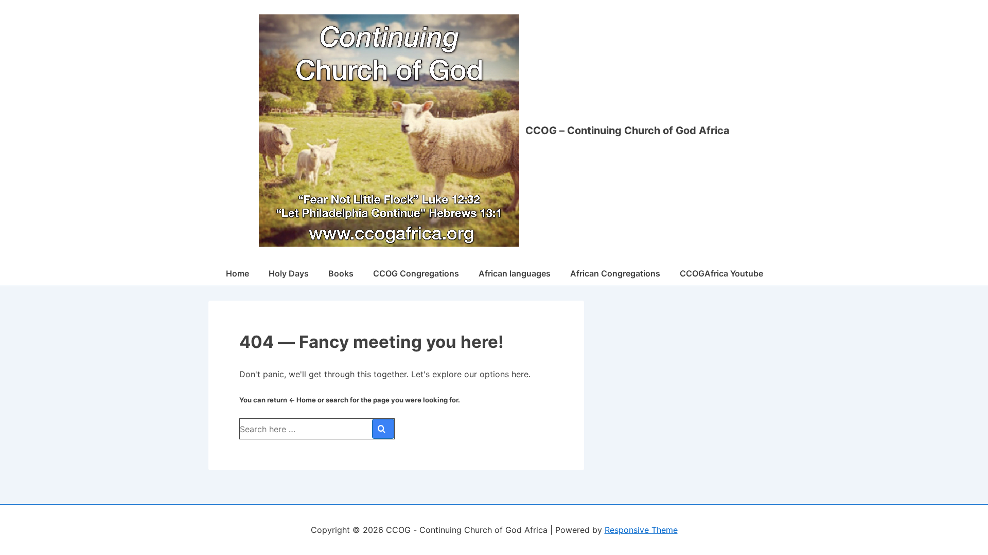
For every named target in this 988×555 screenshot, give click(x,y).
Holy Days (289, 273)
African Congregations (615, 273)
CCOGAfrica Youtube (721, 273)
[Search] (383, 429)
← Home (302, 400)
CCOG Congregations (416, 273)
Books (341, 273)
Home (237, 273)
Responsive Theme (641, 530)
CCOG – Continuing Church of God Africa (627, 130)
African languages (515, 273)
